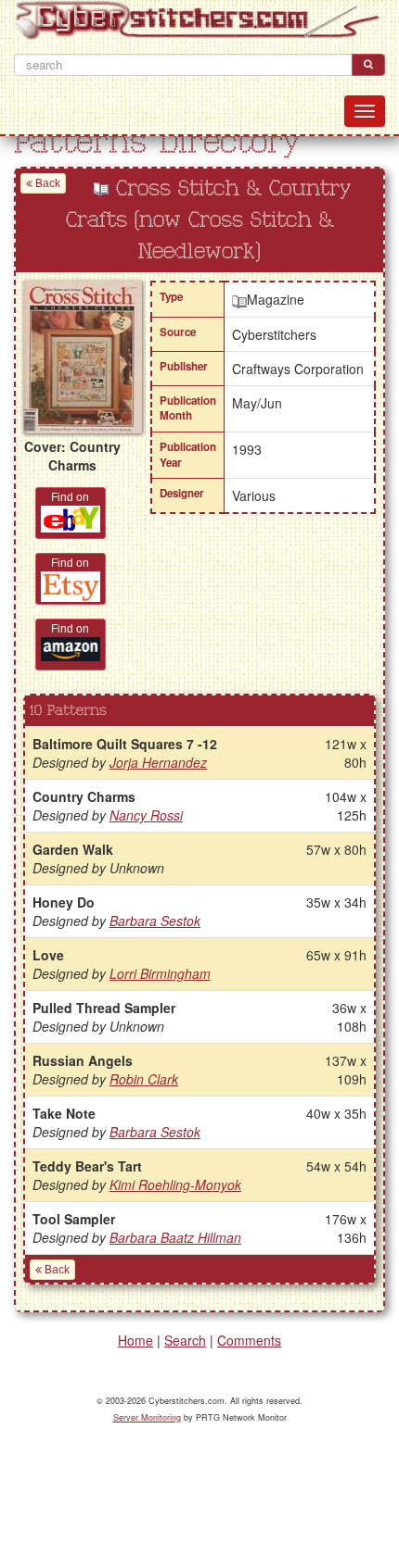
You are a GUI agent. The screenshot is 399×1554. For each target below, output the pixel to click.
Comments (249, 1340)
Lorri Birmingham (160, 973)
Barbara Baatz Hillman (175, 1237)
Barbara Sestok (154, 920)
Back (46, 183)
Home (135, 1340)
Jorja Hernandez (158, 762)
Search (185, 1340)
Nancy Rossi (146, 815)
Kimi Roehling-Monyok (175, 1184)
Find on (70, 497)
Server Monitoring (147, 1417)
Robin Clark (143, 1079)
